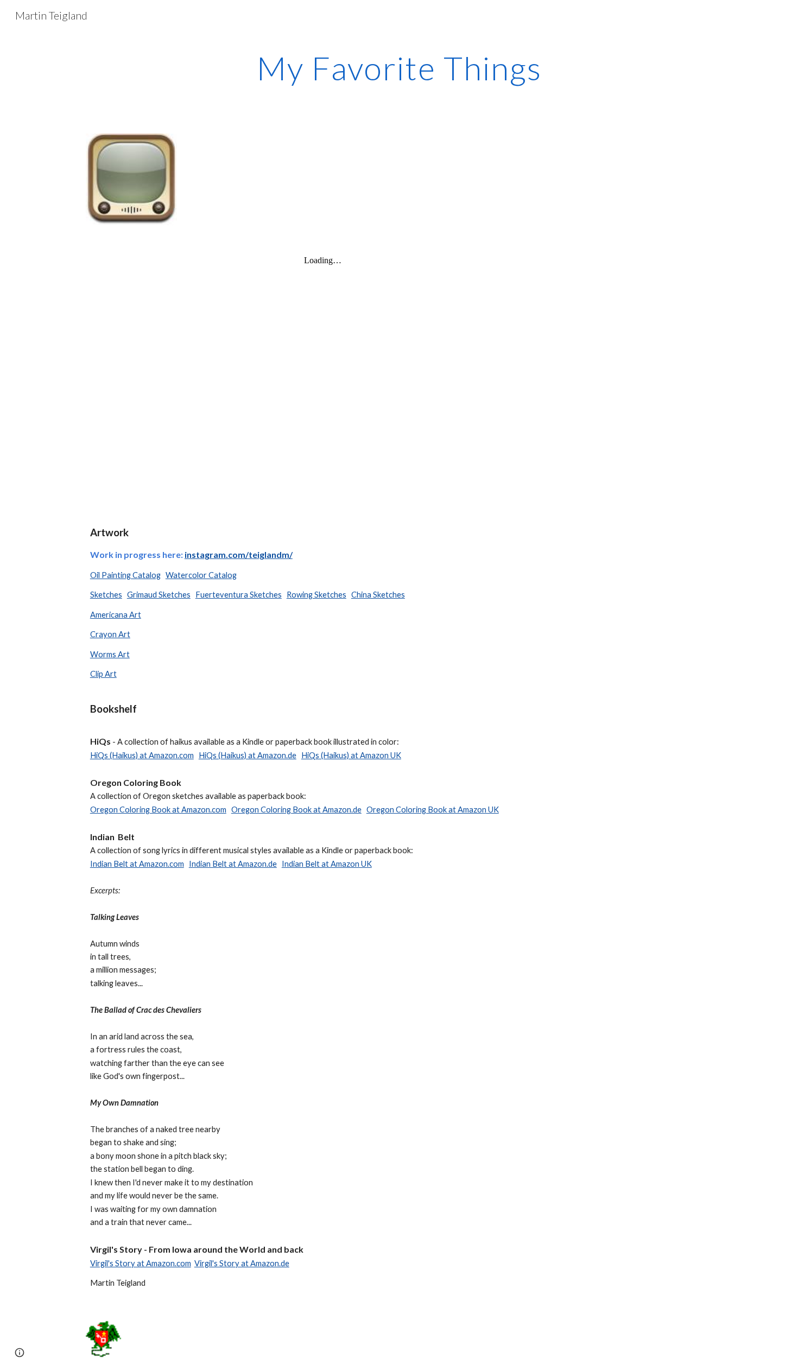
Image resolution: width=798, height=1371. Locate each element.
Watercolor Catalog (201, 575)
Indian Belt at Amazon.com (137, 863)
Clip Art (103, 673)
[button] (19, 1352)
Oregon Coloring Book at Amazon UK (432, 809)
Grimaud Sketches (159, 594)
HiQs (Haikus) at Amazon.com (142, 755)
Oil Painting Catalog (125, 575)
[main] (399, 68)
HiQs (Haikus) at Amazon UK (351, 755)
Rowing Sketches (316, 594)
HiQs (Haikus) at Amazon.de (247, 755)
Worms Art (110, 654)
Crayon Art (110, 634)
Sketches (106, 594)
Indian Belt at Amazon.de (233, 863)
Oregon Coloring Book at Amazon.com (158, 809)
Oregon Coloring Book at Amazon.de (296, 809)
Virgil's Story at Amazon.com (140, 1263)
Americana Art (115, 614)
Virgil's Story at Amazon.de (241, 1263)
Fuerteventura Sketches (238, 594)
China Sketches (378, 594)
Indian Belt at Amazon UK (327, 863)
